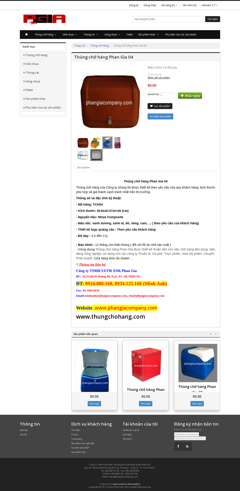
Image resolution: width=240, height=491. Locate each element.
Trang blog (76, 439)
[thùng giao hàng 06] (146, 364)
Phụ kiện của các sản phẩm (180, 34)
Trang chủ (80, 45)
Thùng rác (89, 34)
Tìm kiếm (212, 19)
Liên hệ (23, 434)
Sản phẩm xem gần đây (82, 443)
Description (83, 167)
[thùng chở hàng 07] (198, 363)
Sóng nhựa (111, 34)
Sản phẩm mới (78, 452)
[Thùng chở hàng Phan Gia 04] (83, 142)
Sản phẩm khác (147, 34)
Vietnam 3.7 (209, 5)
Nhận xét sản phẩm (159, 77)
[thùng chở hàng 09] (95, 371)
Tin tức (74, 434)
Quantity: (151, 94)
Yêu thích (127, 439)
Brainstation (134, 484)
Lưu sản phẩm (161, 106)
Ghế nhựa (69, 34)
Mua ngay (192, 95)
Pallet (130, 34)
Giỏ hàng (127, 434)
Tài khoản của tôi (131, 430)
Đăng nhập (150, 5)
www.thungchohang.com (110, 316)
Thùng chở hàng (44, 34)
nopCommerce (120, 484)
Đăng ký (133, 5)
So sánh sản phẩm (80, 447)
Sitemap (24, 430)
